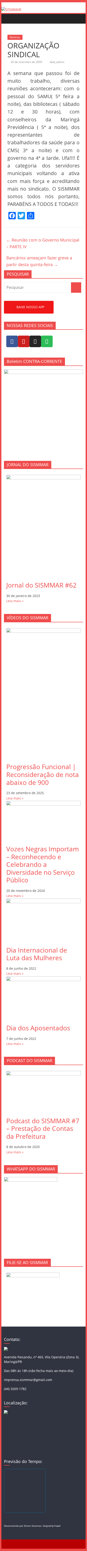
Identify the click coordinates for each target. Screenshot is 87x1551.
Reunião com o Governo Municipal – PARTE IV (42, 243)
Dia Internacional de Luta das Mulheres (36, 954)
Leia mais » (14, 601)
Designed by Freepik (51, 1525)
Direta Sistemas (33, 1525)
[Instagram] (35, 341)
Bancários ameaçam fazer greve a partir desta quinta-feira (39, 261)
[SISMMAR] (11, 9)
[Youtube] (23, 341)
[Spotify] (47, 341)
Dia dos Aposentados (38, 1027)
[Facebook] (12, 341)
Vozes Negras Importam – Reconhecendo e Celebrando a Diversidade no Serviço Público (42, 864)
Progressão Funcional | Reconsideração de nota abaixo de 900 (42, 774)
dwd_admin (57, 62)
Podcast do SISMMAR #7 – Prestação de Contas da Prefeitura (42, 1128)
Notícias (15, 37)
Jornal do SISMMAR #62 (41, 585)
